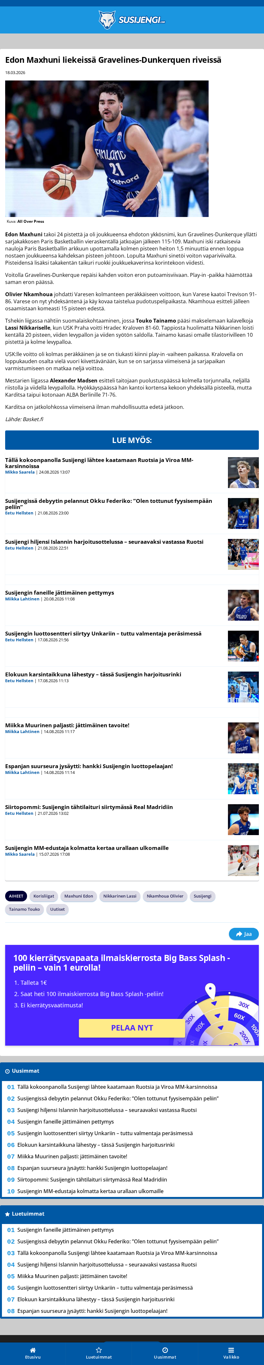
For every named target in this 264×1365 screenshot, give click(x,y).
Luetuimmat (28, 1213)
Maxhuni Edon (78, 896)
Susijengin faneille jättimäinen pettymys (59, 592)
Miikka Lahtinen (22, 599)
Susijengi (203, 896)
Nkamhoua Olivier (165, 896)
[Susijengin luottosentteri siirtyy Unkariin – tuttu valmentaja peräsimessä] (243, 646)
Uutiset (57, 909)
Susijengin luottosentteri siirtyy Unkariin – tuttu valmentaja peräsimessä (103, 633)
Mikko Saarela (20, 472)
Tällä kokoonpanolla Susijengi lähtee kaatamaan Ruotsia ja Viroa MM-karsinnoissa (99, 463)
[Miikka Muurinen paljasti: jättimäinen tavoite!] (243, 737)
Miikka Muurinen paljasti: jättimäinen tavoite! (67, 725)
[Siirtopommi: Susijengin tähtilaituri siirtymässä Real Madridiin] (243, 819)
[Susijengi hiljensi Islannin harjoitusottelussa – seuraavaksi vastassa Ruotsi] (243, 554)
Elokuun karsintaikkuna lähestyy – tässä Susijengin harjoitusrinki (93, 674)
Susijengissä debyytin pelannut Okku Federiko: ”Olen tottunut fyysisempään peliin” (108, 504)
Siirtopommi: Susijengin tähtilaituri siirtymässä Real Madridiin (89, 807)
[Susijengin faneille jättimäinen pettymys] (243, 605)
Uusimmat (25, 1070)
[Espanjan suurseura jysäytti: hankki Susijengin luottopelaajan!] (243, 778)
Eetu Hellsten (19, 513)
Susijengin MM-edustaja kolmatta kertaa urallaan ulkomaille (87, 848)
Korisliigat (43, 896)
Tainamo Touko (24, 909)
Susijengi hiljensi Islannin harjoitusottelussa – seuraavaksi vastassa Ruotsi (104, 541)
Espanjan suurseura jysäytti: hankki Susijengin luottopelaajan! (89, 766)
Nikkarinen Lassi (120, 896)
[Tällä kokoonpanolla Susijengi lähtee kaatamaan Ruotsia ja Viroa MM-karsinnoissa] (243, 472)
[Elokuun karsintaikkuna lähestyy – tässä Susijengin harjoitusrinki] (243, 687)
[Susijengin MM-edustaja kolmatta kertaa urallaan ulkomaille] (243, 860)
